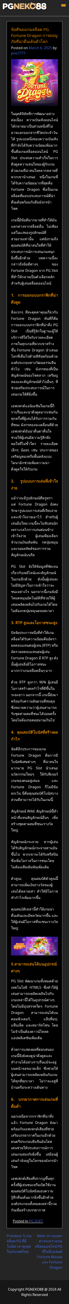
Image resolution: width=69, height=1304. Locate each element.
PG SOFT (36, 1221)
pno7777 (18, 53)
